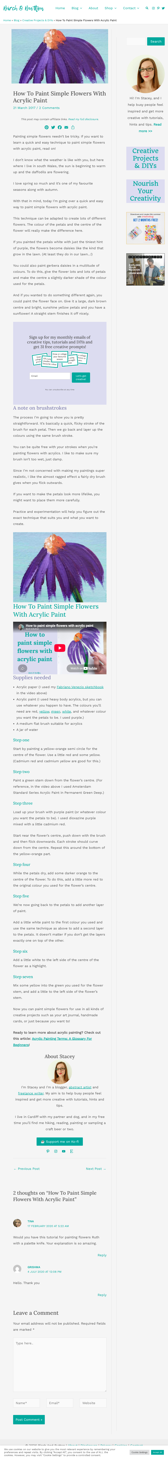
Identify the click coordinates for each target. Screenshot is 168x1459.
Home (7, 20)
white (66, 711)
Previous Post (26, 1169)
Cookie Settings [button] (139, 1452)
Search (155, 41)
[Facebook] (59, 128)
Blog (16, 20)
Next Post (96, 1169)
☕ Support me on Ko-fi (60, 1142)
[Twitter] (163, 8)
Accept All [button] (157, 1452)
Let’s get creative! (81, 377)
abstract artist (80, 1087)
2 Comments (49, 108)
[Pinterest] (158, 8)
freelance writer (30, 1093)
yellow (44, 711)
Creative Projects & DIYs (37, 20)
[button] (80, 8)
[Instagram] (153, 8)
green (55, 711)
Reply (102, 1255)
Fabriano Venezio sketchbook (80, 687)
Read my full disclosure (83, 119)
